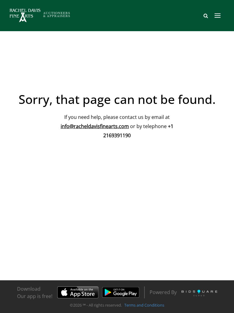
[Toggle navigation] (218, 15)
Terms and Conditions (144, 305)
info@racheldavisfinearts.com (95, 126)
